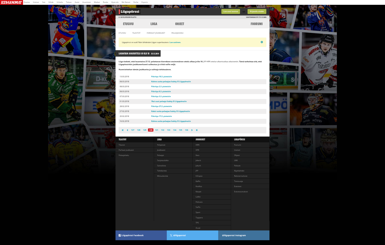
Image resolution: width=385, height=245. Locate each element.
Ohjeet (179, 23)
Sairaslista (161, 165)
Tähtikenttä (162, 170)
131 (156, 130)
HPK (197, 150)
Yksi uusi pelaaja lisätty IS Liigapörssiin (169, 101)
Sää (43, 2)
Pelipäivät (161, 145)
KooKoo (199, 186)
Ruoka (105, 2)
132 (162, 130)
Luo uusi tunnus (230, 11)
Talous (69, 2)
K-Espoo (199, 176)
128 (138, 130)
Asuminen (86, 2)
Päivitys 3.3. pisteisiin (161, 96)
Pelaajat (160, 155)
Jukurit (198, 165)
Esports (145, 2)
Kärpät (198, 191)
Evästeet (237, 186)
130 (150, 130)
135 (180, 130)
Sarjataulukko (163, 160)
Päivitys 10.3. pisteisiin (161, 76)
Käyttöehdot (239, 170)
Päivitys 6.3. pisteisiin (161, 91)
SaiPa (198, 207)
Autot (77, 2)
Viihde (51, 2)
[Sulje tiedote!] (251, 42)
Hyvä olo (115, 2)
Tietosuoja (238, 181)
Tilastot (136, 33)
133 (168, 130)
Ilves (197, 155)
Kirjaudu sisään (257, 11)
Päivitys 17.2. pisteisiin (161, 116)
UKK (236, 160)
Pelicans (199, 202)
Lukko (198, 196)
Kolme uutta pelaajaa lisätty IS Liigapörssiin (171, 81)
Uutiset (36, 2)
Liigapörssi (239, 139)
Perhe (135, 2)
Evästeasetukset (241, 191)
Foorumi (257, 23)
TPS (197, 222)
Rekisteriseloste (240, 176)
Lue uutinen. (175, 42)
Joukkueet (161, 150)
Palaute (237, 165)
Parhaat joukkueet (156, 33)
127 (132, 130)
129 (144, 130)
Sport (198, 212)
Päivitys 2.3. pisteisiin (161, 86)
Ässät (198, 228)
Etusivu (27, 2)
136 (186, 130)
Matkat (97, 2)
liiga (154, 23)
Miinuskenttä (162, 176)
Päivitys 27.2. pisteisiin (161, 106)
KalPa (198, 181)
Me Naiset (126, 2)
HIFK (197, 145)
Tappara (199, 217)
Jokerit (198, 160)
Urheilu (60, 2)
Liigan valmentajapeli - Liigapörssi (154, 11)
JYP (197, 170)
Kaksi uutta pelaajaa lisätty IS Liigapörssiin (170, 111)
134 (174, 130)
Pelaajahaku (177, 33)
